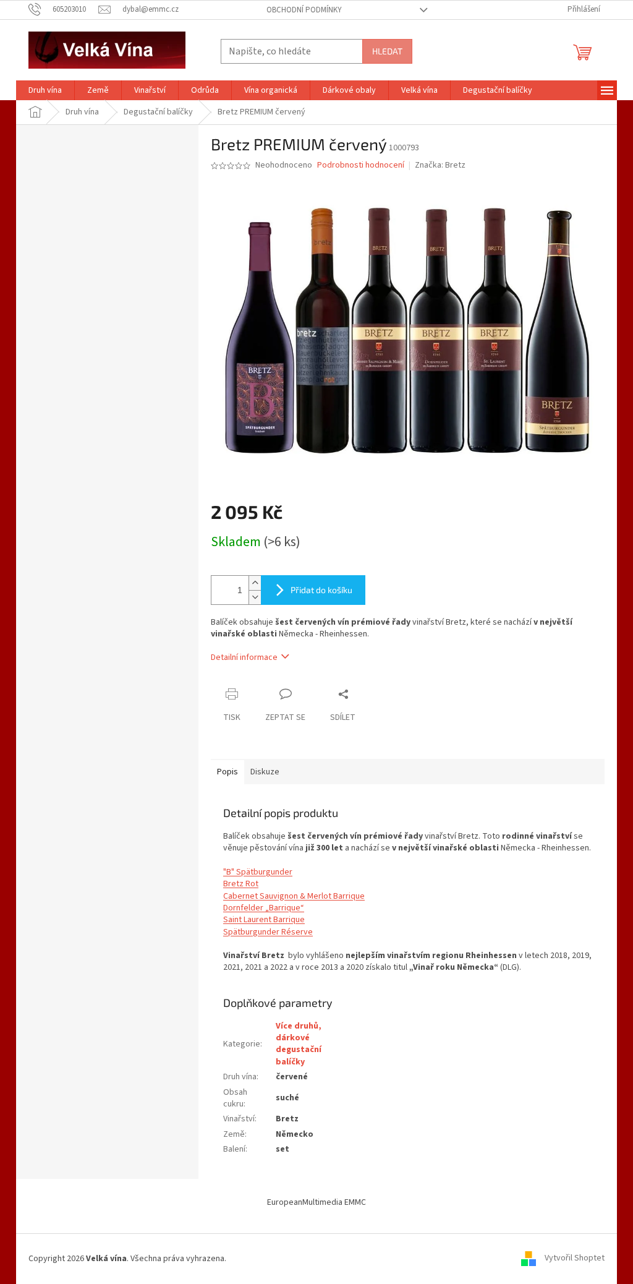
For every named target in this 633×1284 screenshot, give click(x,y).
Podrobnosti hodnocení (360, 165)
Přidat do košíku (321, 589)
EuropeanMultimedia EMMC (316, 1202)
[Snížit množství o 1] (255, 597)
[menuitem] (45, 90)
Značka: (440, 165)
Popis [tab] (227, 772)
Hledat (387, 51)
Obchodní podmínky (304, 9)
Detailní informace (244, 657)
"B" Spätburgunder (257, 872)
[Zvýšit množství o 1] (255, 583)
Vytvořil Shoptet (575, 1258)
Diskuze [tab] (264, 772)
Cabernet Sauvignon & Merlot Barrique (294, 896)
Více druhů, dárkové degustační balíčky (298, 1044)
